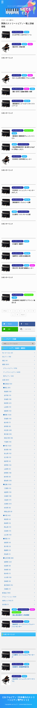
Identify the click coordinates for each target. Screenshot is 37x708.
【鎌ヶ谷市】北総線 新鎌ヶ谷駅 (22, 91)
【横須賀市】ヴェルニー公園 (21, 202)
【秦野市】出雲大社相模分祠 (21, 256)
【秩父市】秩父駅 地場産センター (23, 268)
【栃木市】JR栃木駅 (18, 47)
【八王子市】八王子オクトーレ (22, 35)
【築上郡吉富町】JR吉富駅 (20, 615)
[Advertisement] (18, 65)
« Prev (5, 311)
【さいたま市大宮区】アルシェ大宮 (23, 78)
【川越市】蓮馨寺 (17, 244)
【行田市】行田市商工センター (22, 159)
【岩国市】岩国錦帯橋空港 (20, 667)
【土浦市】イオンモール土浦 (21, 214)
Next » (23, 315)
